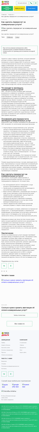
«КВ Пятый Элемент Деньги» (12, 406)
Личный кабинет (22, 3)
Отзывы (3, 364)
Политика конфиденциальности (10, 366)
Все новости (19, 324)
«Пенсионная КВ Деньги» (11, 412)
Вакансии (4, 361)
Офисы (22, 345)
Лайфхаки (10, 37)
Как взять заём (5, 347)
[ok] (10, 374)
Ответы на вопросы (6, 355)
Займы (3, 342)
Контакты (4, 368)
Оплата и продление (7, 350)
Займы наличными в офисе (7, 8)
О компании (23, 342)
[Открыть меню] (36, 3)
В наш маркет (32, 8)
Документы (23, 347)
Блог (21, 350)
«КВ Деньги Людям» (10, 424)
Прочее (3, 352)
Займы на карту (19, 8)
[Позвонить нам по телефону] (31, 3)
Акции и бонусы (5, 345)
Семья (17, 37)
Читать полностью (19, 315)
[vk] (4, 374)
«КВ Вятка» (8, 418)
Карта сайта (23, 352)
